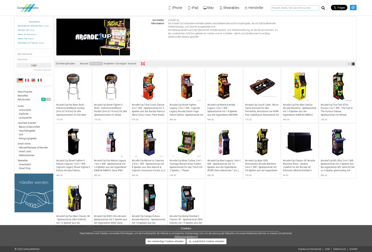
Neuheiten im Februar (31, 43)
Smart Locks (24, 151)
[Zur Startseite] (29, 8)
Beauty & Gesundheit (29, 127)
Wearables (23, 160)
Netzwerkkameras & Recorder (33, 147)
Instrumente (24, 110)
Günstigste (121, 63)
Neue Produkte (25, 91)
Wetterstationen (26, 155)
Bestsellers (23, 95)
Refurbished (34, 99)
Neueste (84, 63)
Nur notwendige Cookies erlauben (166, 241)
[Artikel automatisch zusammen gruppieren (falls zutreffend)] (143, 64)
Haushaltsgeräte (26, 130)
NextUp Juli (26, 30)
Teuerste (131, 63)
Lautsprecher (25, 117)
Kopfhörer (23, 114)
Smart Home (24, 143)
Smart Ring (24, 168)
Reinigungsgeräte (27, 138)
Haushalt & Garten (27, 123)
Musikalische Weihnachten (33, 26)
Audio (21, 106)
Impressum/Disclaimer (309, 249)
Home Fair (26, 38)
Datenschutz (339, 249)
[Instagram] (353, 7)
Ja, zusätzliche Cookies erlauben (206, 241)
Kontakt (353, 249)
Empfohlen (109, 63)
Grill (20, 134)
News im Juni (27, 34)
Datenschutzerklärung (186, 236)
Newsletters (34, 22)
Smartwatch (24, 164)
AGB (327, 249)
